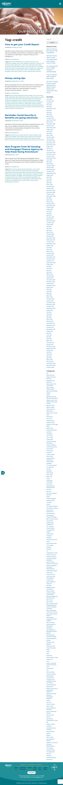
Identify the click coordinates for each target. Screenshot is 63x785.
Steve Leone (49, 737)
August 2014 (49, 264)
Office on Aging (28, 69)
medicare (7, 68)
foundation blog (36, 98)
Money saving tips (15, 78)
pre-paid (20, 139)
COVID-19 (49, 452)
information (31, 138)
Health (48, 532)
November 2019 (50, 169)
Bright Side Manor (51, 430)
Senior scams (50, 715)
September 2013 (50, 285)
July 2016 (48, 226)
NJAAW (48, 640)
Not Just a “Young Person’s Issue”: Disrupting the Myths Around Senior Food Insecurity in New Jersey (52, 87)
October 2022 (50, 125)
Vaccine (48, 753)
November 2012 (50, 304)
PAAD (13, 105)
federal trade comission (18, 66)
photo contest (50, 672)
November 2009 (50, 365)
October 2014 (50, 260)
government (20, 138)
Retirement (49, 686)
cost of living (39, 95)
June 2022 (49, 131)
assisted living (50, 420)
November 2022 (50, 123)
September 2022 (51, 127)
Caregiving (49, 433)
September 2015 (50, 243)
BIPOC (48, 426)
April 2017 (49, 215)
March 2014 (49, 274)
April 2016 (49, 230)
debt (27, 170)
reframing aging (51, 684)
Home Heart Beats (51, 543)
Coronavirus (49, 450)
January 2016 (49, 236)
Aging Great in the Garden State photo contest (52, 402)
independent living (51, 552)
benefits (26, 135)
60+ (47, 373)
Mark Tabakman (50, 581)
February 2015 (50, 253)
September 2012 (50, 308)
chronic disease (23, 63)
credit (11, 65)
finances (36, 97)
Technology (49, 748)
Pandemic (49, 655)
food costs (28, 66)
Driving (48, 469)
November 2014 (50, 259)
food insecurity (20, 98)
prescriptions (50, 675)
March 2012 (49, 319)
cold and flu (49, 448)
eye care (48, 491)
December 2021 (50, 141)
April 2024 (49, 114)
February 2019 (50, 186)
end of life (49, 484)
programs (7, 71)
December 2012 (50, 302)
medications (14, 102)
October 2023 (50, 118)
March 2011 (49, 340)
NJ (41, 68)
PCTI (47, 661)
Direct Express (21, 136)
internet (38, 138)
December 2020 (50, 152)
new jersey (18, 68)
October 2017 (50, 207)
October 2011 (49, 327)
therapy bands (50, 750)
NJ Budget (49, 628)
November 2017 (50, 205)
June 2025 (49, 102)
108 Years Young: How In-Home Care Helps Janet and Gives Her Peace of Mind (51, 59)
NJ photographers (51, 638)
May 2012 (48, 316)
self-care (48, 702)
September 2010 (51, 348)
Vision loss (49, 759)
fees (32, 97)
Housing (48, 547)
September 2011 (50, 329)
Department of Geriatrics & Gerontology (50, 460)
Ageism (48, 393)
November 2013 (50, 281)
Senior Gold (49, 706)
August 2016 (49, 224)
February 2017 (50, 217)
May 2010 (48, 356)
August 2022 (49, 129)
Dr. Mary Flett (50, 467)
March (6, 139)
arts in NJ (49, 418)
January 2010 (49, 361)
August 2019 (49, 175)
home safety (49, 545)
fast (36, 136)
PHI (47, 670)
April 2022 (49, 133)
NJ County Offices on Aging (12, 69)
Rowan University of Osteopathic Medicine (52, 690)
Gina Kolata (49, 520)
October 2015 (50, 241)
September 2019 (51, 173)
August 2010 (49, 350)
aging (28, 61)
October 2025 (50, 101)
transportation (20, 108)
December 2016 (50, 220)
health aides (49, 533)
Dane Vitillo (49, 456)
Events (30, 767)
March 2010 (49, 359)
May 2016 (48, 228)
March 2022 (49, 135)
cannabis (48, 432)
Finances (48, 502)
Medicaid (49, 583)
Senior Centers (50, 704)
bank (21, 135)
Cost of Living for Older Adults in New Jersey (51, 76)
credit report (17, 65)
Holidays (48, 537)
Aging (48, 394)
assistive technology (52, 424)
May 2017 (48, 213)
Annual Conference (26, 169)
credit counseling (20, 170)
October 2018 (50, 194)
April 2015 (49, 249)
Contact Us (39, 764)
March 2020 (49, 163)
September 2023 (51, 120)
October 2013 (50, 283)
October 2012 (50, 306)
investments (30, 100)
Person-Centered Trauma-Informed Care (51, 665)
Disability (49, 463)
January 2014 (49, 278)
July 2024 (49, 110)
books (26, 95)
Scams (48, 700)
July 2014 (48, 266)
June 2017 (49, 211)
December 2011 (50, 323)
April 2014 (49, 272)
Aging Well (49, 411)
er (30, 97)
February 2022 (50, 137)
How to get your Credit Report (22, 45)
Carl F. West (49, 437)
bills (23, 95)
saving (16, 106)
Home (48, 541)
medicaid (40, 66)
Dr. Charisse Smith (51, 465)
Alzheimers (49, 416)
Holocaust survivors (51, 539)
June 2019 (49, 179)
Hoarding (49, 535)
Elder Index (49, 474)
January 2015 (49, 255)
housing (34, 174)
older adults (37, 69)
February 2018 (50, 203)
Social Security (50, 731)
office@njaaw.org (38, 777)
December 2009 (50, 363)
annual (32, 61)
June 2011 (49, 335)
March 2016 (49, 232)
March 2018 (49, 201)
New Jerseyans (50, 622)
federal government (10, 138)
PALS (47, 653)
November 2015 (50, 239)
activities (12, 61)
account (17, 135)
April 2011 (48, 338)
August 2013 (49, 287)
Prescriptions (50, 677)
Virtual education (51, 757)
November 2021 (50, 142)
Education (49, 471)
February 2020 (50, 165)
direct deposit (12, 136)
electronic (31, 136)
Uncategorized (15, 59)
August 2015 (49, 245)
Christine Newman (51, 446)
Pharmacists (49, 668)
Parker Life (49, 659)
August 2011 (49, 331)
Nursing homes (50, 646)
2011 (11, 169)
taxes (11, 108)
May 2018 (48, 198)
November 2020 (50, 154)
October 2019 (50, 171)
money (13, 68)
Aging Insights (50, 407)
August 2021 (49, 146)
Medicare (49, 585)
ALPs (47, 414)
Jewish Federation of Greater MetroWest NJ (51, 567)
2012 (11, 135)
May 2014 (48, 270)
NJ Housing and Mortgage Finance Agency (51, 631)
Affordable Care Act (20, 61)
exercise (48, 489)
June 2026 (49, 99)
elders (48, 478)
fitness (48, 504)
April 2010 (49, 357)
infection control (51, 554)
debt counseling (33, 170)
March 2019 (49, 184)
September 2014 (51, 262)
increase (39, 174)
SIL (47, 722)
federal (39, 136)
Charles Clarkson (51, 445)
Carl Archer (49, 435)
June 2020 (49, 160)
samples (12, 106)
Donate (32, 772)
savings (33, 139)
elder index (8, 66)
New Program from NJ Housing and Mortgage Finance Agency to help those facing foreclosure (24, 149)
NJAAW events (50, 642)
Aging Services (50, 409)
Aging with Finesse (51, 413)
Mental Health (50, 591)
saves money (27, 139)
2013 (11, 95)
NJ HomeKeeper (33, 177)
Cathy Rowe (49, 439)
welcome (38, 71)
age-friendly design (51, 391)
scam (12, 71)
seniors (25, 71)
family (48, 496)
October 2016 (50, 222)
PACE (47, 651)
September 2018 (51, 196)
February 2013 (50, 298)
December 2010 (50, 346)
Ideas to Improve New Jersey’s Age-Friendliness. (52, 50)
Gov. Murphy (49, 526)
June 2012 (49, 314)
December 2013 (50, 279)
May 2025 (49, 104)
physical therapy (51, 674)
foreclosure (13, 174)
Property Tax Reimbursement (35, 105)
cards (30, 135)
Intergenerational (51, 556)
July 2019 (48, 177)
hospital (24, 100)
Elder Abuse (49, 473)
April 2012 (49, 317)
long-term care (50, 574)
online (16, 139)
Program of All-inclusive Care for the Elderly (51, 681)
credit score (25, 65)
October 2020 (50, 156)
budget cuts (15, 63)
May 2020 (49, 161)
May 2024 (49, 112)
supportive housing (51, 742)
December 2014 (50, 257)
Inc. (47, 551)
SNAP (33, 106)
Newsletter (23, 764)
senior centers (18, 71)
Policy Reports (31, 764)
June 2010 (49, 354)
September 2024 (51, 108)
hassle (26, 138)
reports (7, 106)
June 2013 (49, 291)
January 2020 (50, 167)
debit (6, 136)
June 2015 (49, 247)
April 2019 (49, 182)
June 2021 (49, 148)
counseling (8, 170)
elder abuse (38, 65)
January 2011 (49, 344)
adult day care (50, 375)
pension (18, 105)
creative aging (50, 454)
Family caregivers (51, 498)
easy (27, 136)
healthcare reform (17, 100)
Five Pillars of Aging (51, 506)
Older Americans (51, 648)
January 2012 (49, 321)
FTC (36, 66)
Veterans (48, 755)
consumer (38, 63)
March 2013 (49, 297)
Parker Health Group (52, 657)
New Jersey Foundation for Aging (31, 68)
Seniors (48, 716)
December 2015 (50, 238)
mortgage (19, 175)
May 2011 (48, 337)
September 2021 (50, 144)
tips (14, 108)
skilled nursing (50, 724)
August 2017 (49, 209)
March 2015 (49, 251)
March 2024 (49, 116)
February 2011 (50, 342)
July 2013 (48, 289)
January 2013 (49, 300)
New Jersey (49, 600)
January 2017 (49, 219)
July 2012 (48, 312)
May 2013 (48, 293)
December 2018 (50, 190)
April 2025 (49, 106)
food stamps (28, 98)
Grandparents (50, 530)
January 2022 (50, 139)
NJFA (22, 69)
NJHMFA (48, 644)
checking (35, 135)
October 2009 (50, 367)
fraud (33, 66)
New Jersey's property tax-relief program (51, 619)
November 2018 (50, 192)
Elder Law (49, 476)
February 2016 (50, 234)
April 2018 (49, 200)
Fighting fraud (50, 500)
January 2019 (49, 188)
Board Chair (49, 428)
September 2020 (51, 158)
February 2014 (50, 276)
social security (31, 71)
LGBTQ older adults (51, 570)
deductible (32, 65)
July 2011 (48, 333)
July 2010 (48, 352)
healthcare (8, 100)
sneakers (48, 726)
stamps (7, 108)
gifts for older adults (52, 519)
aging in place (50, 405)
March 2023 (49, 122)
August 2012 (49, 310)
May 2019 (48, 181)
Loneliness (49, 572)
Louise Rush (49, 580)
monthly (11, 139)
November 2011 (50, 325)
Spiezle (48, 733)
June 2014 (49, 268)
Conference (32, 63)
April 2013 (49, 295)
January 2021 (49, 150)
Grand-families (50, 528)
